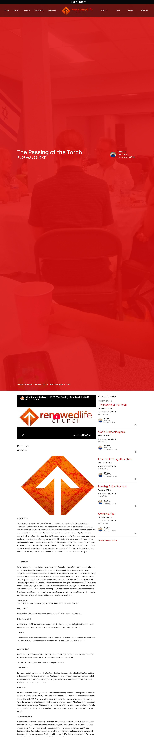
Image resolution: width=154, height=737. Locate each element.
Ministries (39, 10)
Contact (104, 10)
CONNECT (74, 2)
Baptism (144, 10)
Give (118, 10)
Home (7, 10)
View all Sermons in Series (107, 540)
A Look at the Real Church (37, 384)
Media (130, 10)
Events (27, 10)
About (16, 10)
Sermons (52, 10)
